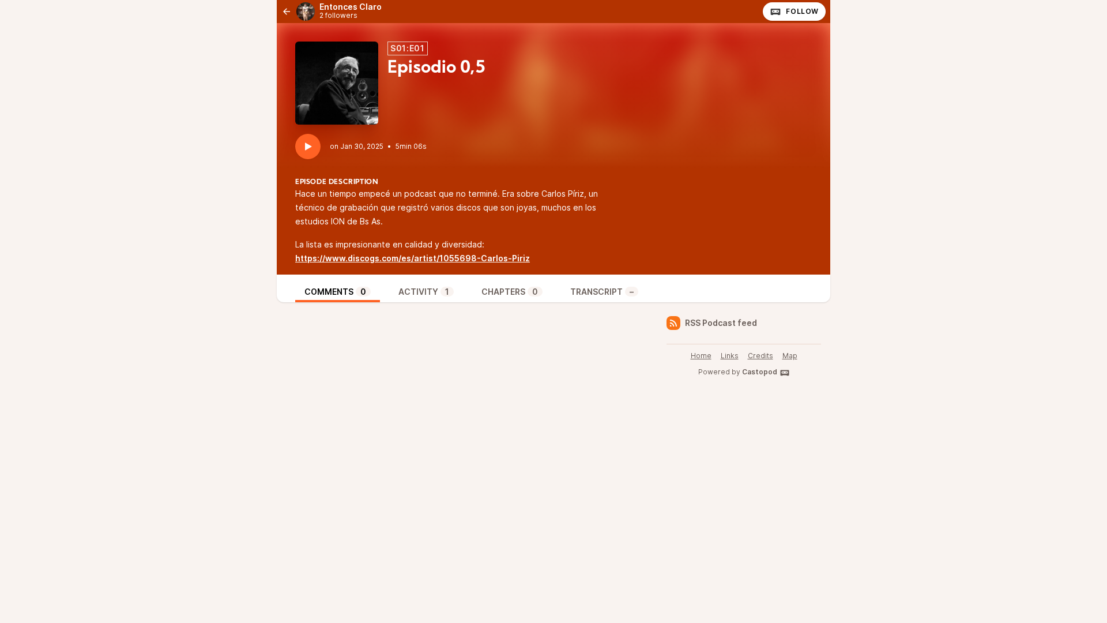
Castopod (759, 371)
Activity (423, 292)
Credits (760, 355)
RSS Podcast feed (721, 323)
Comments (335, 292)
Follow (802, 11)
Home (701, 355)
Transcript (602, 292)
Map (789, 355)
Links (730, 355)
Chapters (509, 292)
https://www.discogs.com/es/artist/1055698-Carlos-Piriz (412, 258)
